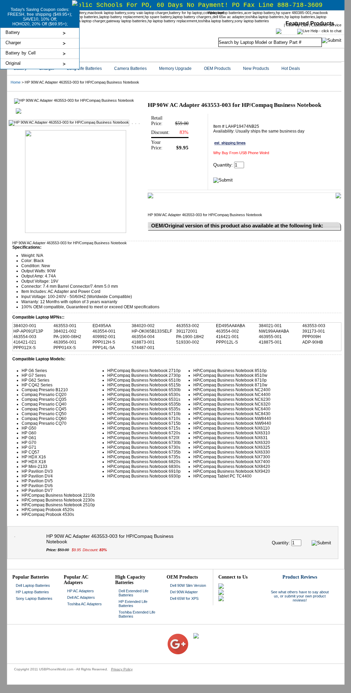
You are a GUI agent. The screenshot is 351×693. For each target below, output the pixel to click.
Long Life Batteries (84, 68)
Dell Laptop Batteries (33, 585)
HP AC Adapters (80, 591)
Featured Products (310, 23)
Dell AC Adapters (81, 597)
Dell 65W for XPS (184, 598)
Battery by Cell (20, 52)
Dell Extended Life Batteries (133, 593)
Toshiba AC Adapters (84, 604)
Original (13, 63)
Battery (12, 32)
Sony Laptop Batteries (34, 598)
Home (16, 82)
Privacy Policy (122, 669)
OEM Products (217, 68)
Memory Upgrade (175, 68)
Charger (13, 42)
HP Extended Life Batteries (133, 603)
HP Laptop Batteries (32, 592)
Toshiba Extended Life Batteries (137, 614)
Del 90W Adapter (184, 592)
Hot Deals (290, 68)
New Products (256, 68)
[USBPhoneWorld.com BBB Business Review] (162, 635)
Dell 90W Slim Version (188, 585)
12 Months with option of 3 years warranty (78, 301)
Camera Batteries (130, 68)
